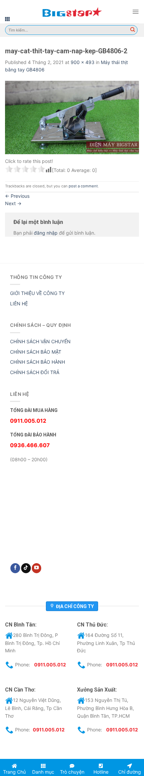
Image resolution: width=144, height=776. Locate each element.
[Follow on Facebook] (15, 568)
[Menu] (135, 11)
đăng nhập (46, 233)
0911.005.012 (50, 664)
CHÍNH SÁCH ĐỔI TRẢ (34, 372)
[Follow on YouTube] (37, 568)
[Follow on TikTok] (26, 568)
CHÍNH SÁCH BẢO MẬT (35, 352)
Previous (17, 196)
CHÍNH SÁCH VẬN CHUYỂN (40, 341)
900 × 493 (82, 62)
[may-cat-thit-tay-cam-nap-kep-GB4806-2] (72, 117)
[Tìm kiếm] (133, 30)
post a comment (83, 186)
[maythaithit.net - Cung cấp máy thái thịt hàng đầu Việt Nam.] (72, 11)
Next (13, 203)
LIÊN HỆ (19, 303)
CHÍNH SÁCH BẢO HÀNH (37, 362)
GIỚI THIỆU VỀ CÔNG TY (37, 293)
